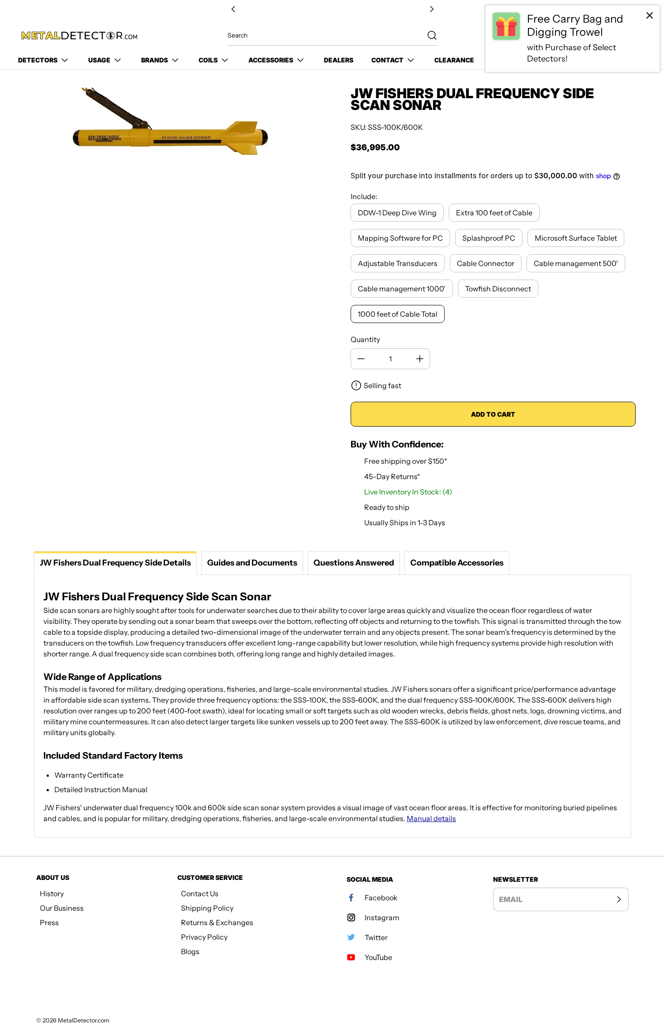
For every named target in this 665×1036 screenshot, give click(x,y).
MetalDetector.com (83, 1020)
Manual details (431, 818)
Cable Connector (485, 263)
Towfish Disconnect (498, 288)
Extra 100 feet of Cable (494, 212)
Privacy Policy (204, 936)
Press (49, 922)
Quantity (365, 339)
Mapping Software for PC (400, 237)
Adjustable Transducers (397, 263)
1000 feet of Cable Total (397, 313)
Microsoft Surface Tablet (576, 237)
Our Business (62, 907)
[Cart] (637, 36)
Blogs (190, 951)
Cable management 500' (576, 263)
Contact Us (199, 893)
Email (510, 899)
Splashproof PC (488, 237)
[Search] (427, 35)
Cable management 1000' (402, 288)
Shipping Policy (207, 907)
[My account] (617, 36)
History (52, 893)
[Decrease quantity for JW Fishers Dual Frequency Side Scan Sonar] (361, 359)
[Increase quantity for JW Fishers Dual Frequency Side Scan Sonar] (420, 359)
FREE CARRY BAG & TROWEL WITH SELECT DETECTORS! (332, 9)
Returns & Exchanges (217, 922)
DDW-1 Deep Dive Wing (397, 212)
